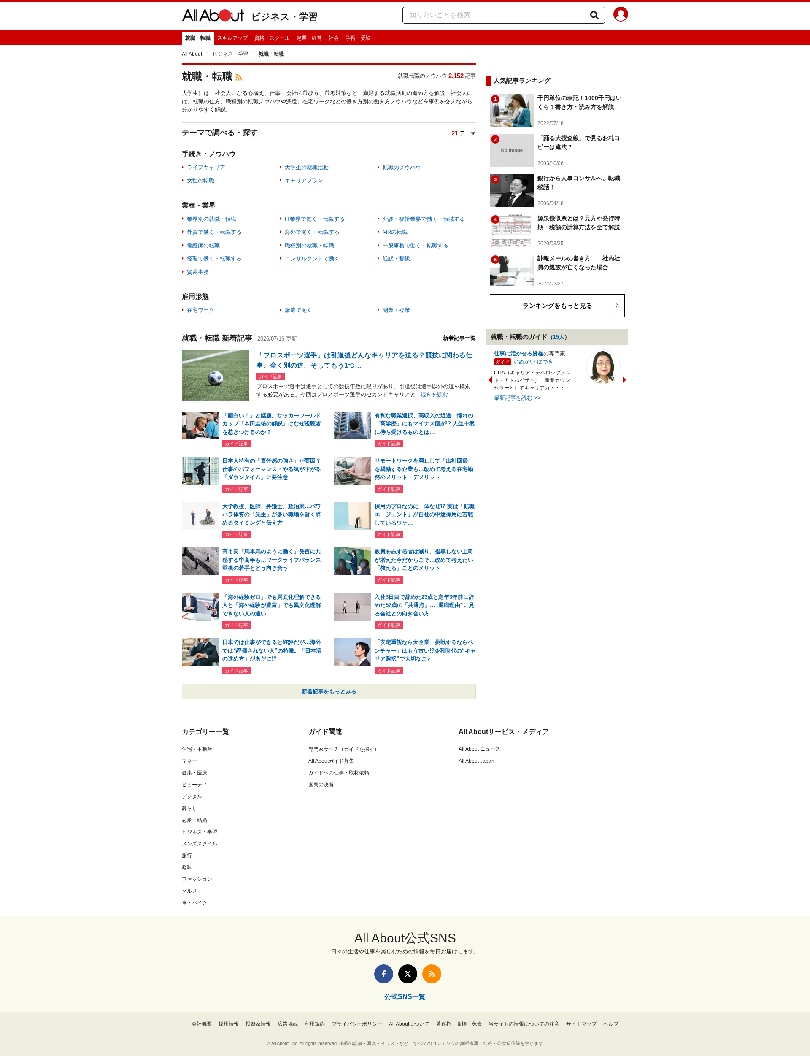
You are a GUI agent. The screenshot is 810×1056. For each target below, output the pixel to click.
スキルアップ (232, 38)
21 (454, 133)
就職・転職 (198, 38)
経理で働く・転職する (214, 258)
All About (192, 54)
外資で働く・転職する (214, 232)
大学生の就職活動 (307, 167)
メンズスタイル (199, 844)
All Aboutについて (409, 1024)
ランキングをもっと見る (557, 305)
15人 (558, 337)
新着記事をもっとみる (329, 691)
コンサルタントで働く (312, 258)
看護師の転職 (203, 245)
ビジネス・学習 (284, 16)
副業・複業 (396, 310)
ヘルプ (610, 1024)
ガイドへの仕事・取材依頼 (338, 773)
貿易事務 (198, 272)
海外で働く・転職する (312, 232)
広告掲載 (288, 1024)
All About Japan (476, 761)
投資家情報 (258, 1024)
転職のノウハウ (402, 167)
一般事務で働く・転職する (415, 245)
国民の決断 (321, 785)
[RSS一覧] (431, 973)
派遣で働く (298, 310)
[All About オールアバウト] (213, 16)
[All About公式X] (407, 973)
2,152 (456, 75)
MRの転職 (395, 232)
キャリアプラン (304, 180)
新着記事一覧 (459, 338)
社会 (334, 38)
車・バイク (194, 903)
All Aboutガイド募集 (331, 761)
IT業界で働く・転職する (315, 219)
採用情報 (229, 1024)
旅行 (187, 855)
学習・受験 (358, 38)
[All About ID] (620, 15)
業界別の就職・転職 (211, 219)
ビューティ (194, 785)
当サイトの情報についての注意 (524, 1024)
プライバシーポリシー (357, 1024)
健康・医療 (194, 773)
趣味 (187, 867)
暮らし (189, 808)
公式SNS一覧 (405, 996)
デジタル (192, 796)
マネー (189, 761)
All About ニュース (479, 749)
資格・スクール (272, 38)
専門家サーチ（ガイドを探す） (343, 749)
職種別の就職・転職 (309, 245)
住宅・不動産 (197, 749)
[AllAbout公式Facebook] (383, 973)
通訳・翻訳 (396, 258)
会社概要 (202, 1024)
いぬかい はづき (533, 361)
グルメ (189, 891)
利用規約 (315, 1024)
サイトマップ (581, 1024)
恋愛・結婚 (194, 820)
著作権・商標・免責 (459, 1024)
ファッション (197, 879)
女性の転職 (200, 180)
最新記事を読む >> (517, 398)
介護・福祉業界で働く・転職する (424, 219)
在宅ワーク (200, 310)
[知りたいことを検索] (594, 15)
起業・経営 (309, 38)
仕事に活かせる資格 (518, 353)
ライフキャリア (206, 167)
